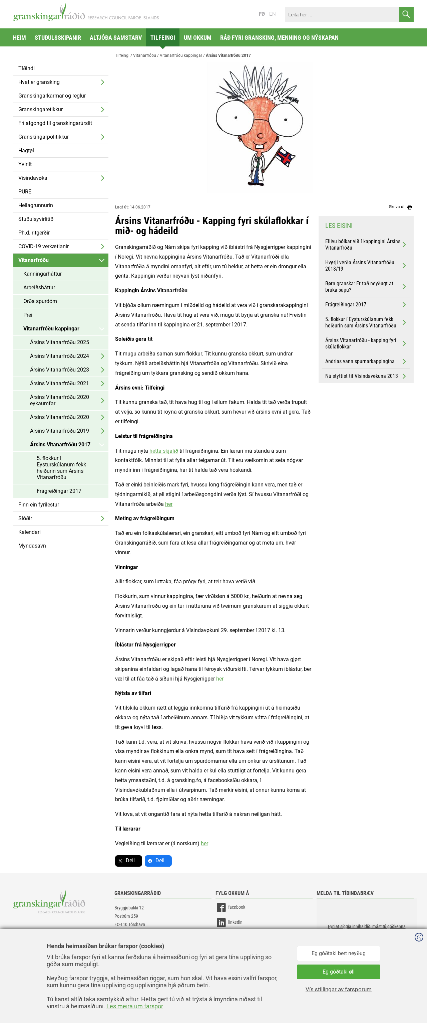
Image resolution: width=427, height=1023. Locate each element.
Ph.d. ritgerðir (34, 233)
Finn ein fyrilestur (38, 504)
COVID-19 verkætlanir (43, 246)
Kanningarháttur (42, 274)
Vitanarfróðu (33, 260)
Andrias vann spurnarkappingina (360, 361)
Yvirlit (25, 164)
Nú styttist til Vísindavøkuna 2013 (361, 376)
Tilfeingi (162, 37)
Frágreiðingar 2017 (59, 491)
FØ (262, 14)
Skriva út (397, 206)
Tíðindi (26, 68)
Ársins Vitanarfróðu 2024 (59, 356)
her (220, 679)
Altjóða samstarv (116, 37)
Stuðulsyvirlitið (35, 219)
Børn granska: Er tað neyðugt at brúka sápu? (359, 286)
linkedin (235, 922)
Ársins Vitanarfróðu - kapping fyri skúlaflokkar (360, 343)
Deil (130, 860)
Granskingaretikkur (40, 109)
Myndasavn (32, 546)
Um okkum (197, 37)
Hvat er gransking (39, 82)
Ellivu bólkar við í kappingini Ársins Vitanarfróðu (362, 244)
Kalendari (29, 532)
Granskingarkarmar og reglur (52, 96)
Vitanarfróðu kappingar (51, 328)
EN (272, 14)
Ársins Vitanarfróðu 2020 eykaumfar (59, 400)
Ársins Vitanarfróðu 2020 (59, 417)
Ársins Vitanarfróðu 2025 (59, 342)
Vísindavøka (32, 178)
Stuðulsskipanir (58, 37)
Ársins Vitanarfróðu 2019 (59, 431)
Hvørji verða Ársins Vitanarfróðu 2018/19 (359, 265)
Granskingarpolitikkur (43, 137)
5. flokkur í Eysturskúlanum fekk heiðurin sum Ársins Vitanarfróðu (61, 467)
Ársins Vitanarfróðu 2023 (59, 370)
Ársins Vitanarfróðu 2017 (60, 444)
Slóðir (25, 518)
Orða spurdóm (40, 301)
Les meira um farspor (134, 1006)
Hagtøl (26, 150)
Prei (27, 315)
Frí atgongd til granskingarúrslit (55, 123)
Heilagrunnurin (35, 205)
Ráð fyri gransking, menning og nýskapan (279, 37)
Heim (19, 37)
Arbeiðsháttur (39, 287)
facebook (236, 907)
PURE (24, 191)
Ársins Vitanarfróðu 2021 (59, 383)
